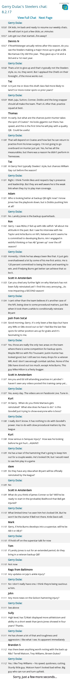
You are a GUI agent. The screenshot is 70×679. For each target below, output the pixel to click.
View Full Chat (27, 18)
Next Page (45, 18)
